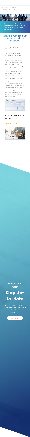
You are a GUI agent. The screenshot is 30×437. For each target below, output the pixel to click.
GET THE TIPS (15, 318)
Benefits (7, 7)
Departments (14, 7)
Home (2, 7)
